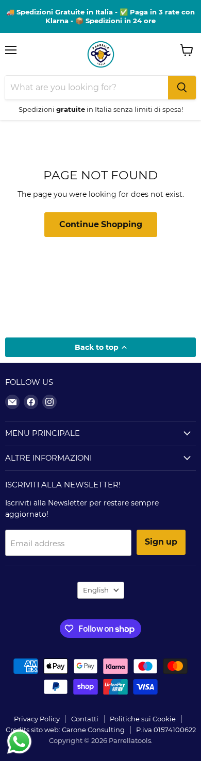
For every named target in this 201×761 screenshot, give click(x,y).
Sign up (161, 542)
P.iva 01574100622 (166, 729)
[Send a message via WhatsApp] (19, 742)
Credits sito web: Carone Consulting (65, 729)
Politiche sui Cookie (143, 719)
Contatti (84, 719)
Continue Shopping (100, 224)
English (96, 590)
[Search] (182, 87)
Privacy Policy (37, 719)
